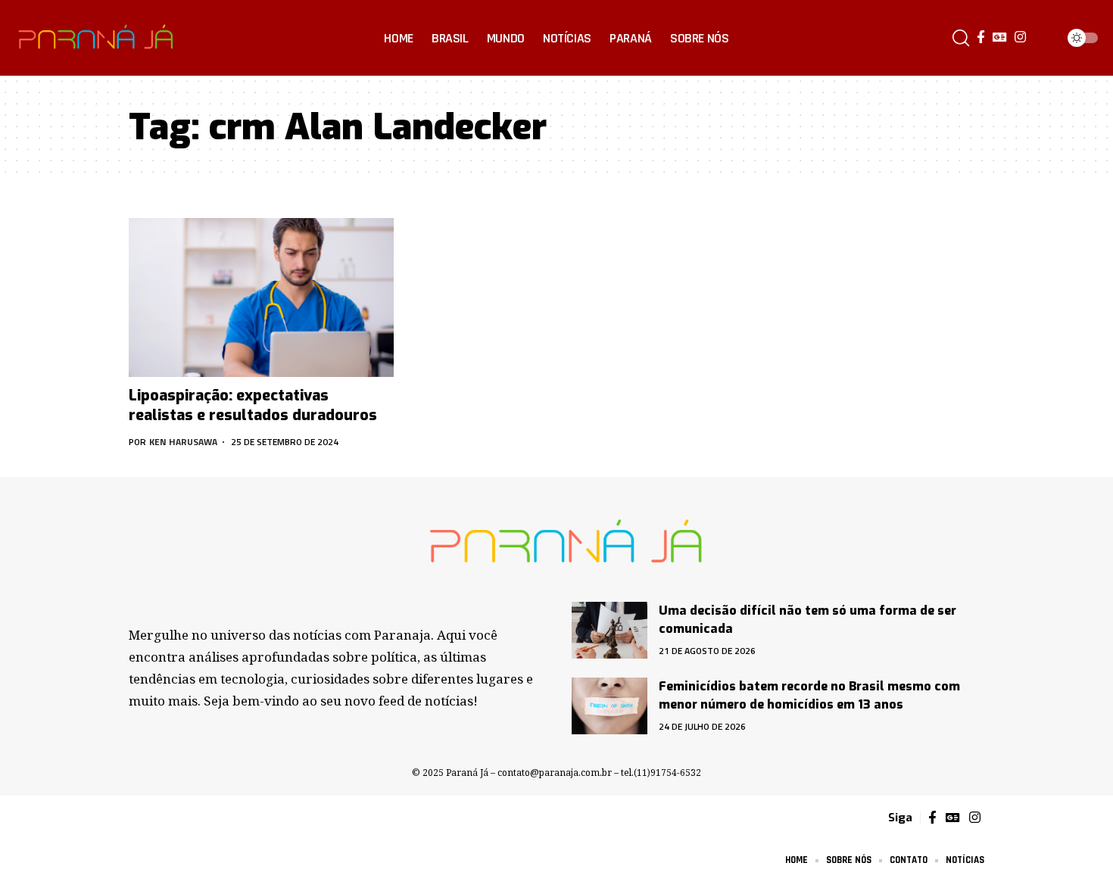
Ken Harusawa (183, 442)
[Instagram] (1020, 37)
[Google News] (1000, 37)
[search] (960, 38)
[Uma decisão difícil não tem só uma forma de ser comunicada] (609, 630)
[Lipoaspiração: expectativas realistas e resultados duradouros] (261, 297)
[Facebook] (981, 37)
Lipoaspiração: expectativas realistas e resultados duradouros (253, 405)
